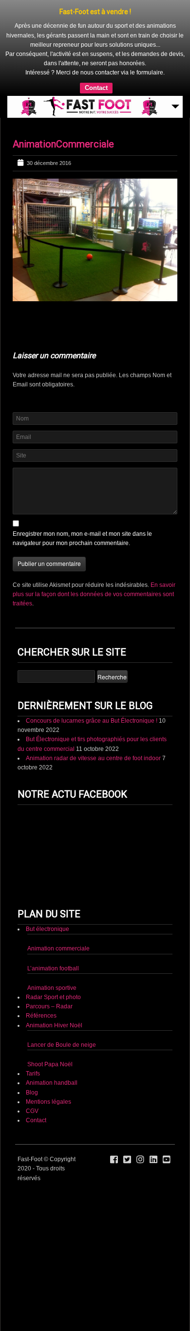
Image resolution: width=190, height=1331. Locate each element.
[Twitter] (127, 1160)
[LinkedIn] (153, 1160)
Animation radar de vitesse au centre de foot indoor (93, 758)
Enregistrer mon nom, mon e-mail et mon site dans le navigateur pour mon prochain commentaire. (82, 538)
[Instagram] (140, 1160)
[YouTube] (166, 1160)
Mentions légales (48, 1101)
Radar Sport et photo (53, 997)
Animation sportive (51, 988)
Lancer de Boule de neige (61, 1044)
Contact (96, 87)
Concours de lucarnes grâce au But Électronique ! (91, 720)
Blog (32, 1092)
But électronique (47, 929)
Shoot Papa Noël (50, 1064)
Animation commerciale (58, 948)
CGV (32, 1111)
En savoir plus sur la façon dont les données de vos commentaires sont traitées (94, 594)
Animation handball (51, 1082)
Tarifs (33, 1073)
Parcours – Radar (49, 1006)
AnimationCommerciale (63, 144)
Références (41, 1015)
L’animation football (53, 968)
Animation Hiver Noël (54, 1025)
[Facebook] (114, 1160)
